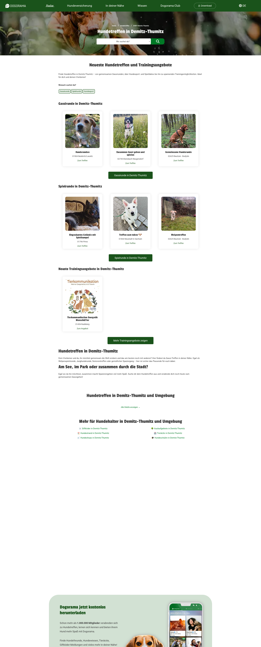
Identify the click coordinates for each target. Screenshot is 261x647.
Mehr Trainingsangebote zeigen (130, 340)
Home (114, 26)
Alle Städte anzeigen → (130, 407)
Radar (50, 5)
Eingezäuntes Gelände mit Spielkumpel (82, 236)
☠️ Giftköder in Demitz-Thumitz (93, 428)
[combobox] (124, 41)
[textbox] (124, 41)
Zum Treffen (82, 160)
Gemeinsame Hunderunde (178, 152)
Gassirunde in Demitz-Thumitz (130, 175)
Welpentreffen (178, 234)
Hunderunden (82, 152)
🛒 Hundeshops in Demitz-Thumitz (93, 438)
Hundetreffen (124, 26)
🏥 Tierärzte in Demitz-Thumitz (168, 433)
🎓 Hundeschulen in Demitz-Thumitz (167, 438)
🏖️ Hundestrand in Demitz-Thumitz (93, 433)
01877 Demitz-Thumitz (141, 26)
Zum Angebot (82, 328)
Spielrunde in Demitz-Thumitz (131, 257)
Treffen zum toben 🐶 (130, 234)
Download (206, 5)
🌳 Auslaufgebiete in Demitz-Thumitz (168, 428)
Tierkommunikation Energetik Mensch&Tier (82, 319)
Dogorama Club (170, 5)
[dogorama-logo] (15, 6)
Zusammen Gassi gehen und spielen (130, 153)
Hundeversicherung (79, 5)
